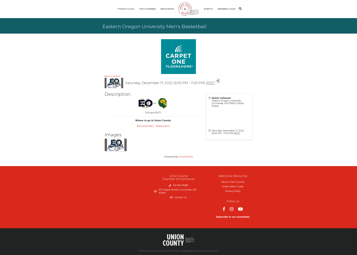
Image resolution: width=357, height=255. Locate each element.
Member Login (226, 9)
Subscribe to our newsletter (233, 217)
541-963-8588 (180, 185)
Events (208, 9)
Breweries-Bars (145, 126)
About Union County (232, 182)
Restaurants (162, 126)
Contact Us (180, 197)
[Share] (218, 81)
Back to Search (112, 76)
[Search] (239, 8)
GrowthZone (185, 156)
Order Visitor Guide (233, 186)
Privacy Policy (233, 191)
